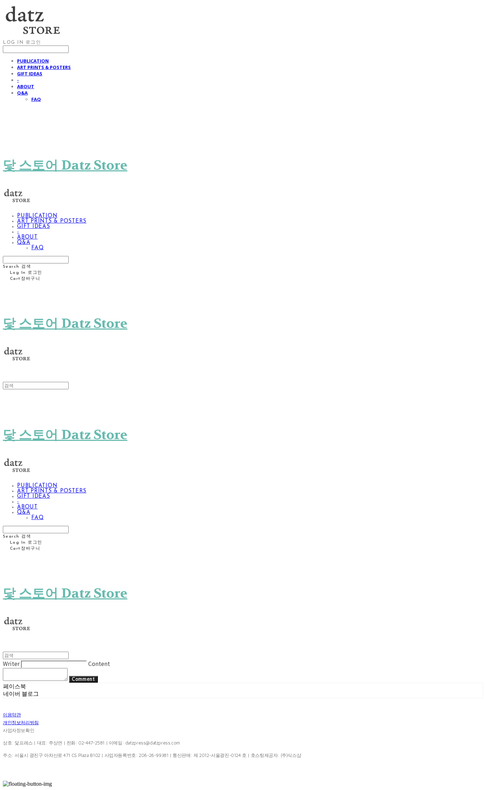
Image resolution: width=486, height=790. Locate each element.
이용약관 (12, 714)
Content (99, 663)
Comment (83, 679)
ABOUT (25, 86)
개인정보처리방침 (21, 722)
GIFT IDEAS (29, 73)
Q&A (22, 93)
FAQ (36, 99)
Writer (11, 663)
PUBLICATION (33, 61)
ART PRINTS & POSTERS (44, 67)
